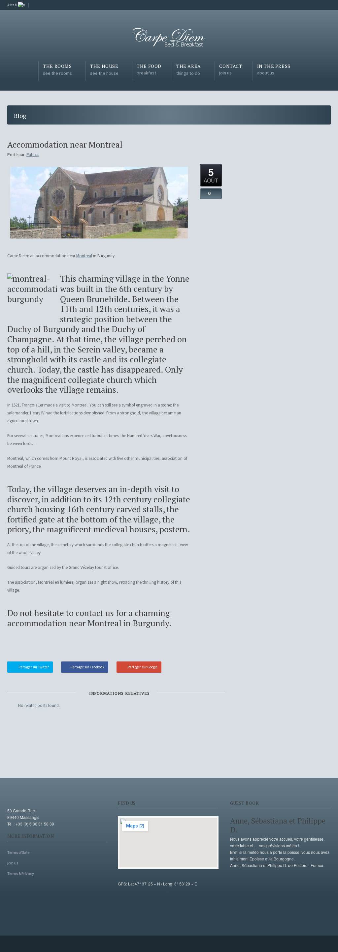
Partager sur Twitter (33, 667)
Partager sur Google (142, 667)
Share (211, 646)
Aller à (12, 5)
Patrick (32, 154)
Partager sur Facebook (87, 667)
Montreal (84, 256)
